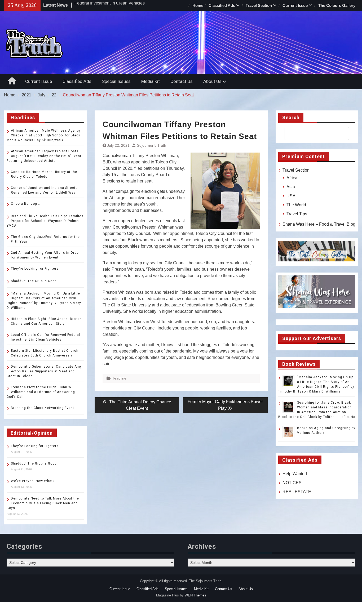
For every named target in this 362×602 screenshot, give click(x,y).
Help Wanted (294, 473)
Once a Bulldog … (26, 204)
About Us (212, 81)
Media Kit (150, 81)
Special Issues (116, 81)
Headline (119, 378)
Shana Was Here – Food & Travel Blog (318, 224)
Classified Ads (222, 5)
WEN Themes (195, 595)
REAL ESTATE (296, 491)
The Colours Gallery (336, 5)
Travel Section (259, 5)
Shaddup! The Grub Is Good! (34, 281)
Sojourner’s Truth (151, 145)
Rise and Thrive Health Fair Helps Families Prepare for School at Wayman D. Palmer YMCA (45, 221)
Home (197, 5)
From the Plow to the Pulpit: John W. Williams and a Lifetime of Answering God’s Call (41, 392)
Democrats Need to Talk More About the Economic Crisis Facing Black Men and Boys (43, 503)
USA (290, 196)
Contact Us (181, 81)
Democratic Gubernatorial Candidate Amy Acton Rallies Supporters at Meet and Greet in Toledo (44, 371)
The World (296, 205)
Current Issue (295, 5)
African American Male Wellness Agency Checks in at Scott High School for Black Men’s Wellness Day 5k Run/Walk (44, 135)
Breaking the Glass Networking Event (42, 408)
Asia (290, 187)
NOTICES (292, 482)
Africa (291, 178)
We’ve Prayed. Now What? (32, 481)
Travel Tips (296, 214)
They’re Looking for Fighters (35, 268)
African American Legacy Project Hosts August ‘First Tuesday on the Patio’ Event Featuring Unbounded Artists (44, 156)
